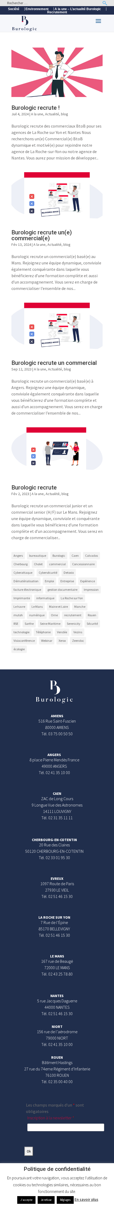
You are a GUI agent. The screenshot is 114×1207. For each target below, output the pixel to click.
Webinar (46, 641)
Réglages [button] (65, 1200)
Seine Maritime (50, 624)
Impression (91, 590)
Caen (75, 556)
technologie (21, 632)
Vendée (62, 632)
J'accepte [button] (26, 1200)
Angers (18, 556)
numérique (37, 615)
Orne (54, 615)
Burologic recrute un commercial (54, 363)
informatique (45, 598)
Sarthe (29, 624)
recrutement (72, 615)
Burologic (58, 556)
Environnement (37, 9)
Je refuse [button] (46, 1200)
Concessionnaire (83, 564)
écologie (19, 649)
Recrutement (57, 12)
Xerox (62, 641)
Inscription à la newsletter (50, 1117)
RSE (16, 624)
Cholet (38, 564)
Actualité (52, 114)
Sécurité (92, 624)
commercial (57, 564)
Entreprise (67, 581)
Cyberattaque (23, 573)
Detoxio (69, 573)
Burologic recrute (34, 487)
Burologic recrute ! (35, 107)
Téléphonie (43, 632)
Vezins (77, 632)
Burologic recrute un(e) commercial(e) (41, 235)
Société (13, 9)
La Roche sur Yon (72, 598)
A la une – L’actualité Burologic (78, 9)
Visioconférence (24, 641)
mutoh (18, 615)
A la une (37, 114)
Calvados (91, 556)
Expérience (87, 581)
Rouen (92, 615)
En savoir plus (86, 1199)
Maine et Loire (58, 607)
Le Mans (37, 607)
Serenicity (73, 624)
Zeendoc (78, 641)
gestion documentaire (62, 590)
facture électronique (27, 590)
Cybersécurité (48, 573)
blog (64, 114)
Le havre (19, 607)
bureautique (37, 556)
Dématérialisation (26, 581)
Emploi (49, 581)
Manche (79, 607)
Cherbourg (21, 564)
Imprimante (22, 598)
